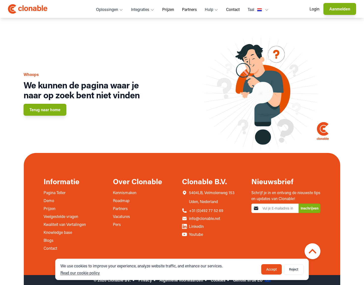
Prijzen (168, 9)
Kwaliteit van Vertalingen (65, 224)
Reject (293, 269)
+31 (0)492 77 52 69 (206, 210)
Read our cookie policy (80, 272)
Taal (251, 9)
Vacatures (121, 216)
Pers (117, 224)
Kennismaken (124, 192)
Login (314, 8)
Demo (49, 200)
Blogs (48, 240)
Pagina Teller (55, 192)
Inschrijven (309, 208)
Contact (233, 9)
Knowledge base (58, 232)
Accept (271, 269)
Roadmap (121, 200)
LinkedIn (196, 226)
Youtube (196, 234)
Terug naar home (44, 109)
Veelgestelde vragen (61, 216)
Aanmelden (339, 8)
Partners (189, 9)
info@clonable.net (204, 218)
